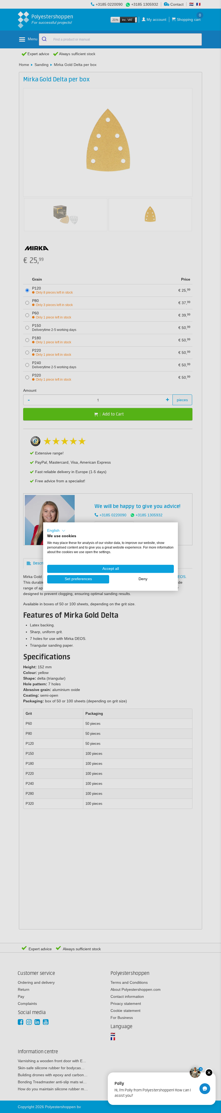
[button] (56, 530)
